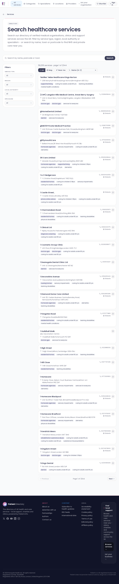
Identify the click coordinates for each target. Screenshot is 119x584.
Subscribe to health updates (68, 507)
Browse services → (108, 546)
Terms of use (86, 519)
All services (17, 3)
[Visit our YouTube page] (11, 518)
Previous (45, 479)
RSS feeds (66, 512)
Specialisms (45, 4)
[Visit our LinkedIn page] (15, 518)
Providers (72, 4)
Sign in (113, 4)
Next (111, 479)
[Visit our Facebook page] (8, 518)
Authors (45, 516)
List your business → (108, 556)
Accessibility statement (86, 507)
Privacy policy (87, 515)
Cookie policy (86, 512)
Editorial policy (87, 522)
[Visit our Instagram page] (19, 518)
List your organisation (86, 3)
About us (45, 506)
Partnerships (47, 513)
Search (110, 58)
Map (50, 70)
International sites (69, 515)
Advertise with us (49, 510)
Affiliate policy (87, 525)
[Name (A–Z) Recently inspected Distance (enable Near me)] (83, 70)
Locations (59, 4)
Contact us (46, 519)
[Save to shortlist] (113, 77)
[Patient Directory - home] (5, 3)
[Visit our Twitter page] (4, 518)
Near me (61, 70)
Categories (30, 4)
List (42, 70)
